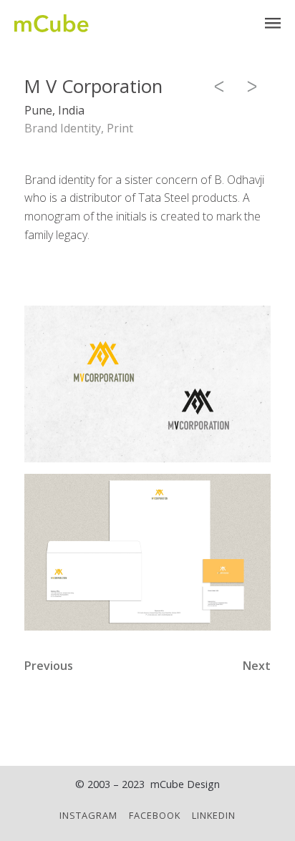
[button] (273, 23)
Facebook (154, 815)
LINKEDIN (214, 815)
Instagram (88, 815)
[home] (51, 23)
